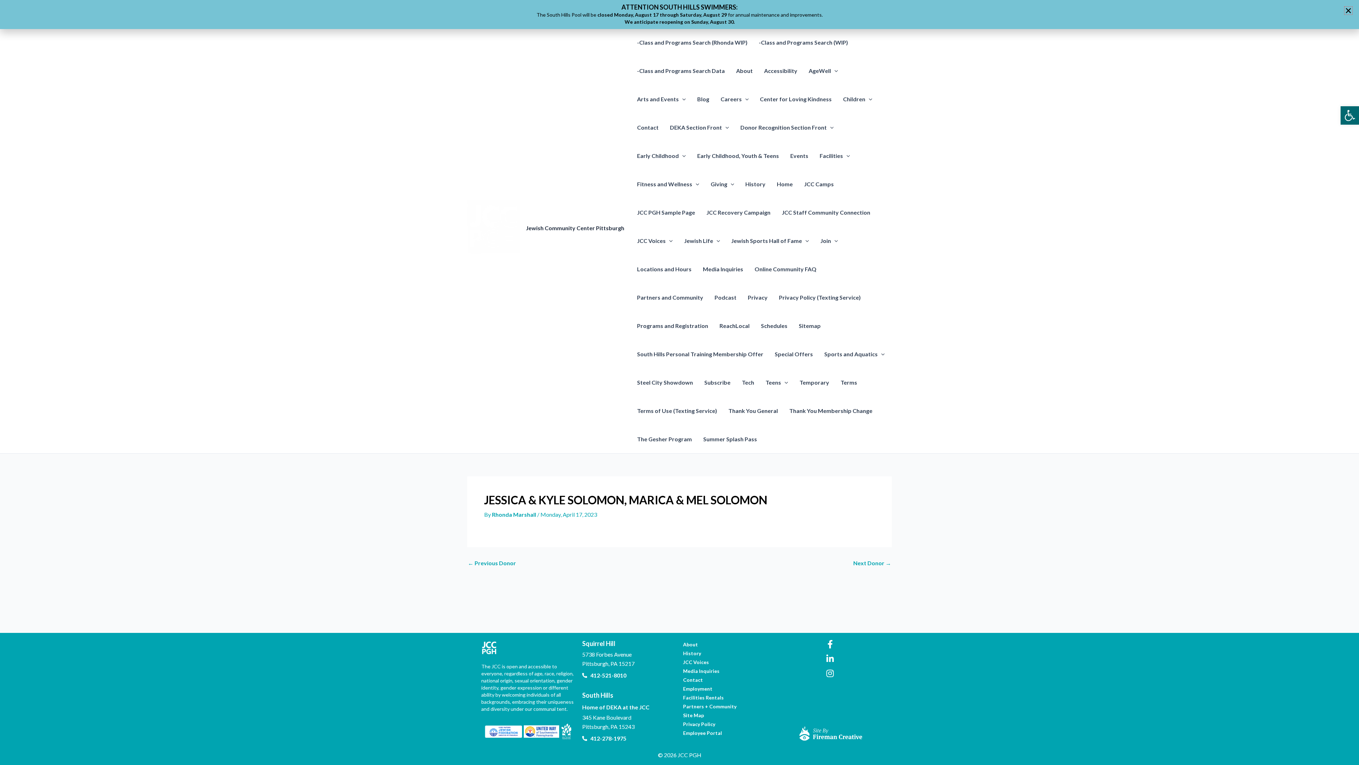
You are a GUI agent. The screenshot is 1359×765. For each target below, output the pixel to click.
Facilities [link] (831, 155)
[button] (834, 71)
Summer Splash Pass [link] (730, 439)
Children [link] (854, 99)
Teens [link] (773, 382)
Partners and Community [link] (670, 297)
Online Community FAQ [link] (785, 269)
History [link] (755, 184)
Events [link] (799, 155)
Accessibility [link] (780, 70)
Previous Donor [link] (492, 563)
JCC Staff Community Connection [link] (826, 212)
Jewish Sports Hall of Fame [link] (766, 240)
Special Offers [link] (794, 354)
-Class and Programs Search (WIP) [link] (803, 42)
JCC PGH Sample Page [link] (666, 212)
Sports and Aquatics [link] (851, 354)
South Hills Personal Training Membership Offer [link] (700, 354)
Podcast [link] (725, 297)
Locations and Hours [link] (664, 269)
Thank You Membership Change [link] (830, 410)
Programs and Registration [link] (672, 325)
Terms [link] (849, 382)
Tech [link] (748, 382)
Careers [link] (731, 99)
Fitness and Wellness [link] (664, 184)
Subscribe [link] (717, 382)
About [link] (744, 70)
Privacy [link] (758, 297)
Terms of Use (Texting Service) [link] (677, 410)
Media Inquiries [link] (723, 269)
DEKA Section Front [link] (696, 127)
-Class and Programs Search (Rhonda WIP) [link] (692, 42)
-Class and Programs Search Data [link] (681, 70)
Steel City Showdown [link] (665, 382)
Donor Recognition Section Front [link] (783, 127)
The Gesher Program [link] (664, 439)
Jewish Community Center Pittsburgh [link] (575, 228)
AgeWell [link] (820, 70)
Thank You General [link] (753, 410)
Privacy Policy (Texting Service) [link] (820, 297)
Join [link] (825, 240)
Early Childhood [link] (658, 155)
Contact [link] (648, 127)
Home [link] (785, 184)
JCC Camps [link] (819, 184)
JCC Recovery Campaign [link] (738, 212)
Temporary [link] (814, 382)
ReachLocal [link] (734, 325)
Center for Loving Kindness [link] (796, 99)
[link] (1350, 115)
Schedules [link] (774, 325)
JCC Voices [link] (651, 240)
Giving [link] (719, 184)
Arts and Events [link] (658, 99)
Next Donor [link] (872, 563)
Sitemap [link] (810, 325)
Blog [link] (703, 99)
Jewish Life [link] (698, 240)
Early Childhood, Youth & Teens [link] (738, 155)
